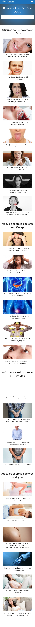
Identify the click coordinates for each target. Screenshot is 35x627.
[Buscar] (30, 16)
